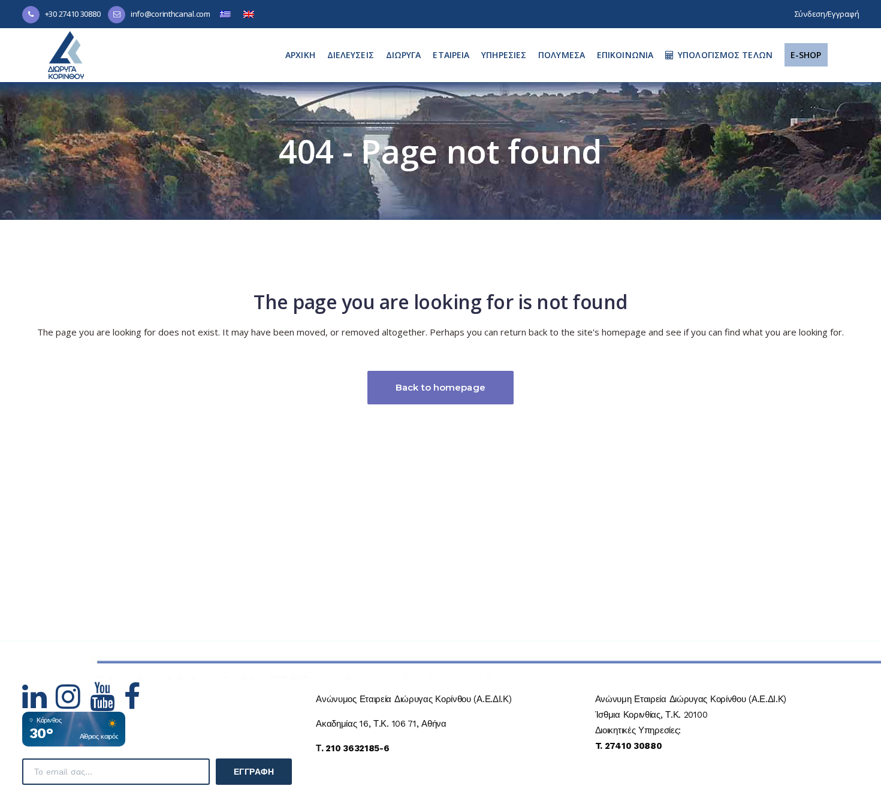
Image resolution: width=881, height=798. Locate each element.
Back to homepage (440, 387)
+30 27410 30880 (73, 13)
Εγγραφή (254, 771)
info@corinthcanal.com (170, 13)
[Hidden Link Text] (39, 704)
